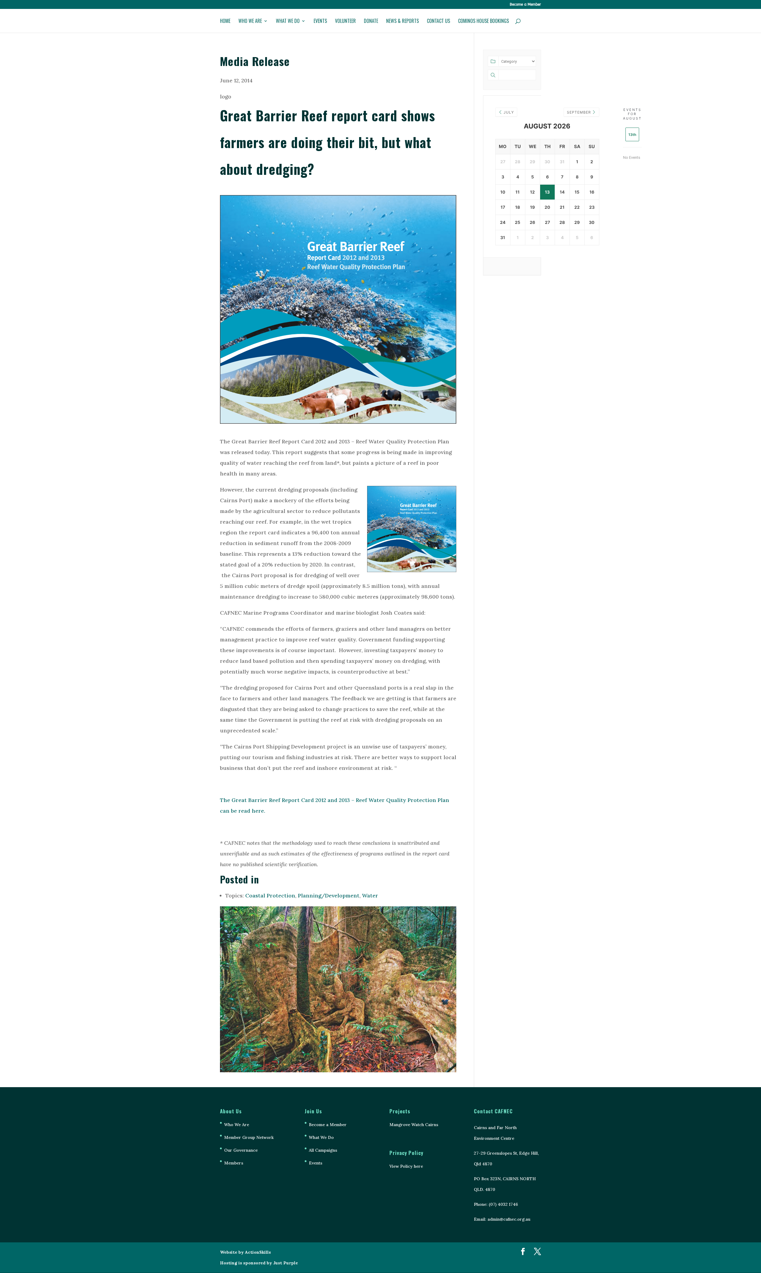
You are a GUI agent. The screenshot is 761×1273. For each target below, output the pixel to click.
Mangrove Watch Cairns (413, 1124)
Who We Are (250, 21)
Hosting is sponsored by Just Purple (259, 1263)
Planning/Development (328, 895)
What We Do (288, 21)
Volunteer (345, 21)
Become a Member (525, 5)
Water (370, 895)
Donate (371, 21)
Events (320, 21)
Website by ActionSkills (245, 1252)
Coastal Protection (270, 895)
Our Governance (241, 1150)
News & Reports (402, 21)
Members (233, 1163)
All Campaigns (323, 1150)
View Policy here (406, 1166)
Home (225, 21)
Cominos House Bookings (483, 21)
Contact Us (438, 21)
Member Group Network (249, 1137)
